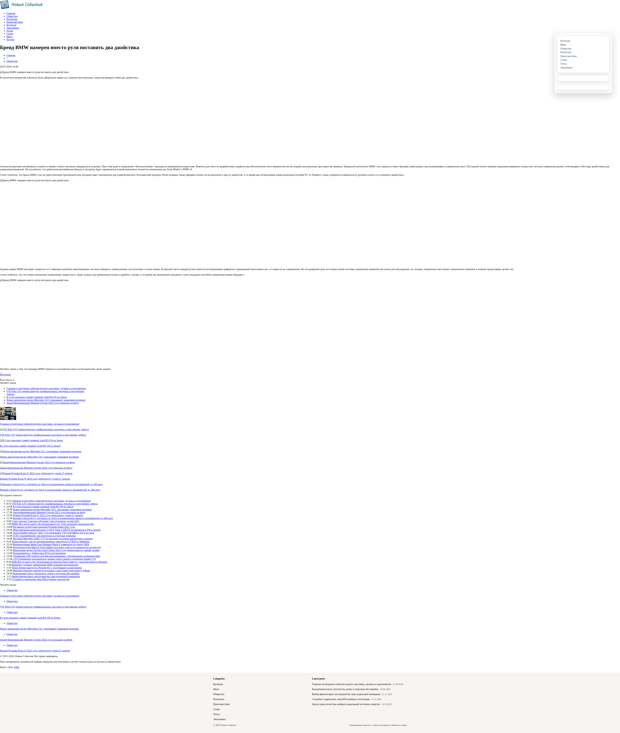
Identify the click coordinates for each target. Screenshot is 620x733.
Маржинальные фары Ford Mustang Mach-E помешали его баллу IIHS (51, 544)
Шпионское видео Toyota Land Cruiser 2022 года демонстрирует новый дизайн (56, 550)
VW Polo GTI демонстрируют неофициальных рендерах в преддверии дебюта (43, 435)
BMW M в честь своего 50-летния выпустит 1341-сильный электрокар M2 (53, 524)
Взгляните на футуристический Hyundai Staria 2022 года (44, 527)
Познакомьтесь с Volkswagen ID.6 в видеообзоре (39, 553)
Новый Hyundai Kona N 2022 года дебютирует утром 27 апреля (35, 478)
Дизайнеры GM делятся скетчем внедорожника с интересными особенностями (56, 556)
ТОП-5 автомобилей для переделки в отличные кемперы (44, 535)
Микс (216, 689)
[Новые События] (21, 8)
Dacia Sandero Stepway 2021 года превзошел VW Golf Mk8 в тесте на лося (53, 532)
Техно (216, 714)
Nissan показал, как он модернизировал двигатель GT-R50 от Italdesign (50, 541)
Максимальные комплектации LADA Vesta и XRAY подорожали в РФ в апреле (57, 530)
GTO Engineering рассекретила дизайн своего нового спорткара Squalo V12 (54, 559)
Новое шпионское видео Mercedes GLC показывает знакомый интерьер (45, 400)
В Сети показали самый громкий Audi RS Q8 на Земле (36, 397)
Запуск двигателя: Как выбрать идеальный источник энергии (346, 704)
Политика (218, 699)
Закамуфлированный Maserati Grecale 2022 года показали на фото (42, 403)
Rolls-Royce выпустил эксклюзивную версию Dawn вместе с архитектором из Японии (59, 561)
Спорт (216, 709)
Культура (218, 684)
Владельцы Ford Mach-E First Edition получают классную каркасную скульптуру (57, 547)
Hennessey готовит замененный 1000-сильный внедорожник (45, 564)
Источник (5, 374)
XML (17, 667)
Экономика (219, 719)
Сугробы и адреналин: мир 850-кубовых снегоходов (40, 579)
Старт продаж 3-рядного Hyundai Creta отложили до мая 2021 (45, 521)
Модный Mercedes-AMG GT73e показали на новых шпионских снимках (53, 538)
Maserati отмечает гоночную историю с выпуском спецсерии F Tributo (51, 570)
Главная (10, 55)
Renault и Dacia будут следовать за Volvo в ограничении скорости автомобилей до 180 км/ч (50, 489)
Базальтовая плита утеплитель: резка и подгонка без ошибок (46, 573)
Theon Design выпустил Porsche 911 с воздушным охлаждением (47, 567)
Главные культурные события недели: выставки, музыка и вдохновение (46, 388)
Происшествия (221, 704)
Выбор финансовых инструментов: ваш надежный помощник (45, 576)
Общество (12, 61)
